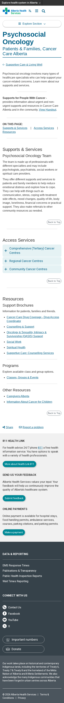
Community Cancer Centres (28, 269)
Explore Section (32, 23)
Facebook (14, 613)
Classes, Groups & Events (22, 377)
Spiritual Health (16, 347)
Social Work (14, 341)
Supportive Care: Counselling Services (30, 353)
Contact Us (14, 607)
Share (9, 427)
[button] (36, 10)
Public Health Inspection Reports (22, 576)
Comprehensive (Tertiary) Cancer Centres (31, 251)
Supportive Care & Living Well (24, 64)
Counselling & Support (20, 326)
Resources (9, 132)
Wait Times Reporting (15, 581)
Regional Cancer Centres (26, 261)
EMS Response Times (16, 565)
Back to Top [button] (54, 222)
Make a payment (14, 532)
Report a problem (33, 427)
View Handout (47, 109)
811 (40, 447)
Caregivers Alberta (18, 396)
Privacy (22, 698)
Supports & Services (15, 128)
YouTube (13, 620)
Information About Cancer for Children (29, 401)
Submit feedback (14, 498)
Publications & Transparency (19, 570)
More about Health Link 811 (19, 464)
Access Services (44, 128)
